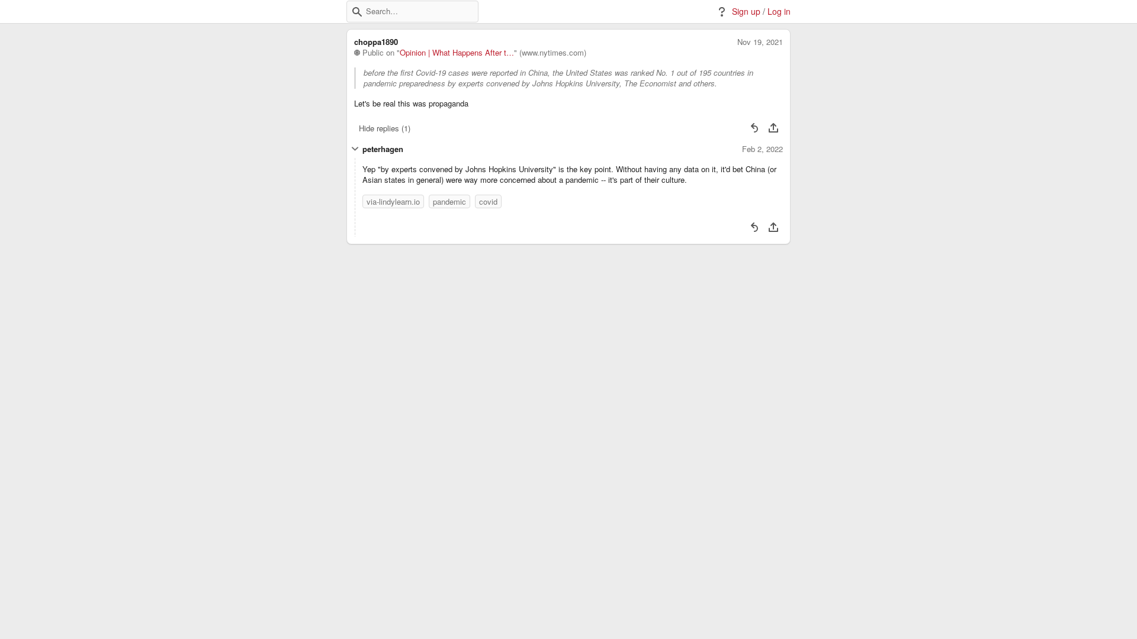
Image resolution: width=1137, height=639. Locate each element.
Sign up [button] (746, 11)
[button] (357, 11)
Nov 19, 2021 (760, 42)
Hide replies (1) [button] (384, 128)
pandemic (449, 201)
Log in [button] (779, 11)
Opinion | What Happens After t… (457, 52)
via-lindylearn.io (393, 201)
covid (488, 201)
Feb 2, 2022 (762, 149)
